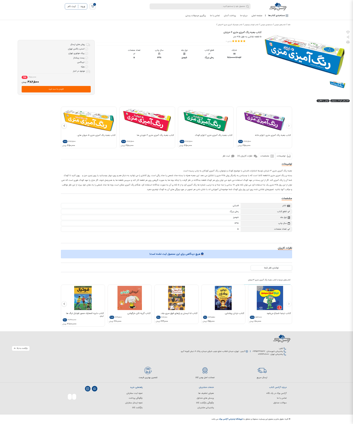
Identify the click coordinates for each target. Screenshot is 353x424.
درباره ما (243, 15)
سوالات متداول (280, 402)
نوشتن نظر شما (271, 267)
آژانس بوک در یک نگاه (276, 393)
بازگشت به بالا (22, 348)
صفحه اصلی (257, 15)
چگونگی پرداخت (136, 398)
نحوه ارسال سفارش (134, 402)
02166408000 (263, 354)
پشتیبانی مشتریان (205, 407)
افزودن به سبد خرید (56, 89)
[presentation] (288, 126)
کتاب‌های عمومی (280, 25)
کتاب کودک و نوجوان (251, 25)
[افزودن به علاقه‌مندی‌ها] (348, 32)
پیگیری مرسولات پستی (195, 15)
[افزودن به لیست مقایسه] (348, 42)
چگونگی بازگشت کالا (205, 402)
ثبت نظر (227, 156)
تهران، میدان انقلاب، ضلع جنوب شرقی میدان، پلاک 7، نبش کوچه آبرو (210, 351)
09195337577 (259, 351)
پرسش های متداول (205, 398)
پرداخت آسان (230, 15)
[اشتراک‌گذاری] (348, 37)
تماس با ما (215, 15)
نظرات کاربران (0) (245, 156)
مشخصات (265, 156)
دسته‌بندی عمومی (266, 25)
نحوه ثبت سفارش (134, 393)
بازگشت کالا (137, 407)
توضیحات (281, 156)
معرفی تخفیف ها (206, 393)
